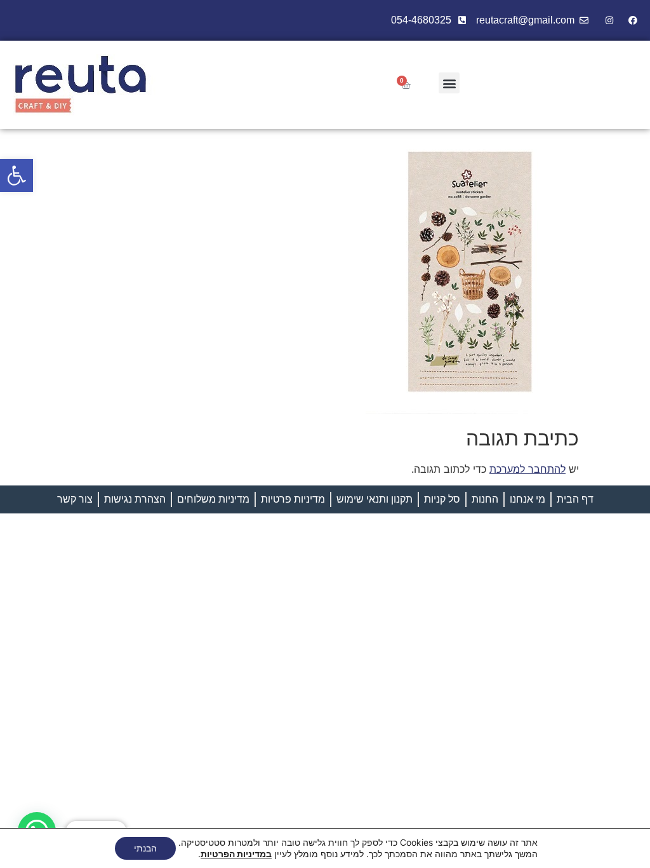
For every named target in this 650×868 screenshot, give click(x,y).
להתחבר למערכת (527, 469)
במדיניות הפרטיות (236, 853)
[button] (16, 175)
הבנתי (145, 848)
